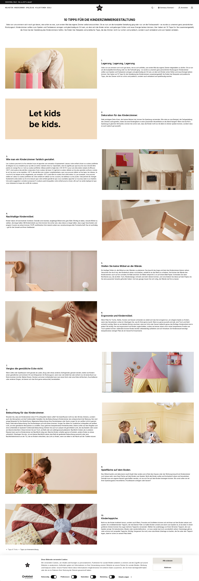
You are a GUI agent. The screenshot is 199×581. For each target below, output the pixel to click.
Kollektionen (40, 7)
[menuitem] (9, 8)
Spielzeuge (30, 7)
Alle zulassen (167, 561)
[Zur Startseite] (99, 8)
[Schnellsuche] (153, 8)
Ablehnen (167, 567)
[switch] (74, 577)
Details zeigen (124, 577)
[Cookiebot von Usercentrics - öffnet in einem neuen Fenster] (27, 577)
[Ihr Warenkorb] (192, 8)
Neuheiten (9, 7)
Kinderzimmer (19, 7)
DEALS (49, 7)
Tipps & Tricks (13, 549)
